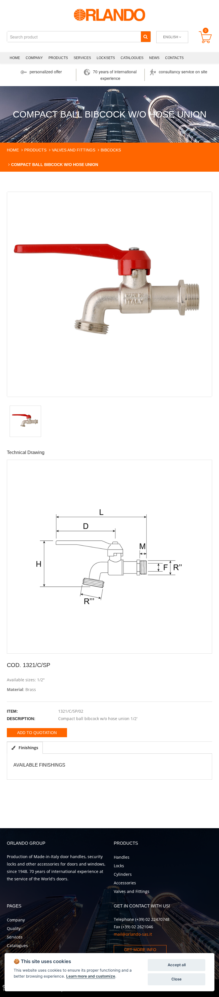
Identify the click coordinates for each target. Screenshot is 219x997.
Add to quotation (37, 732)
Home (15, 58)
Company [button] (34, 58)
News (154, 58)
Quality (14, 928)
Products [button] (58, 58)
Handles (121, 857)
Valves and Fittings (131, 891)
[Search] (146, 37)
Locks (119, 865)
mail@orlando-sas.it (133, 934)
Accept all (177, 964)
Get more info (140, 949)
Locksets (106, 58)
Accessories (125, 882)
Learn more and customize (90, 976)
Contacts (174, 58)
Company (16, 920)
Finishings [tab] (27, 747)
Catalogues (132, 58)
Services (82, 58)
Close (176, 979)
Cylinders (123, 874)
